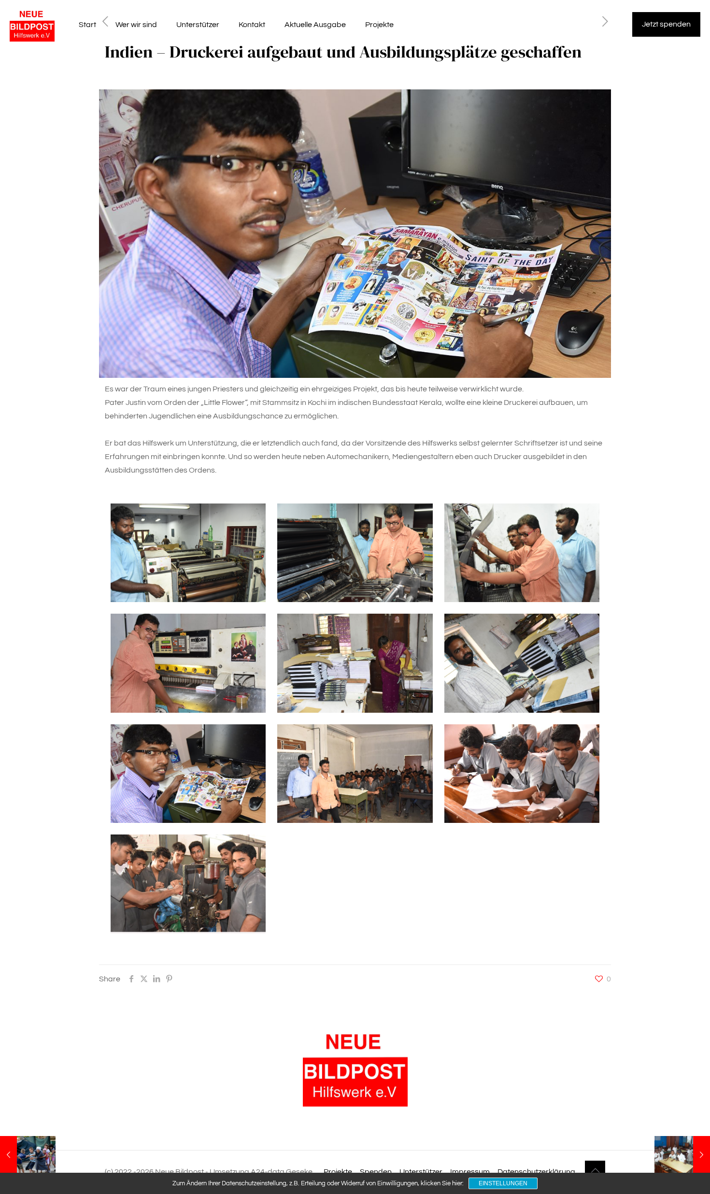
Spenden (376, 1172)
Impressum (470, 1172)
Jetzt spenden (666, 24)
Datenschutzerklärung (536, 1172)
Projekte (338, 1172)
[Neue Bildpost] (32, 24)
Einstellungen (503, 1183)
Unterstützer (420, 1172)
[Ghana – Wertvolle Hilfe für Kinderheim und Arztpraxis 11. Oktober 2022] (682, 1155)
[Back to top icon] (595, 1171)
